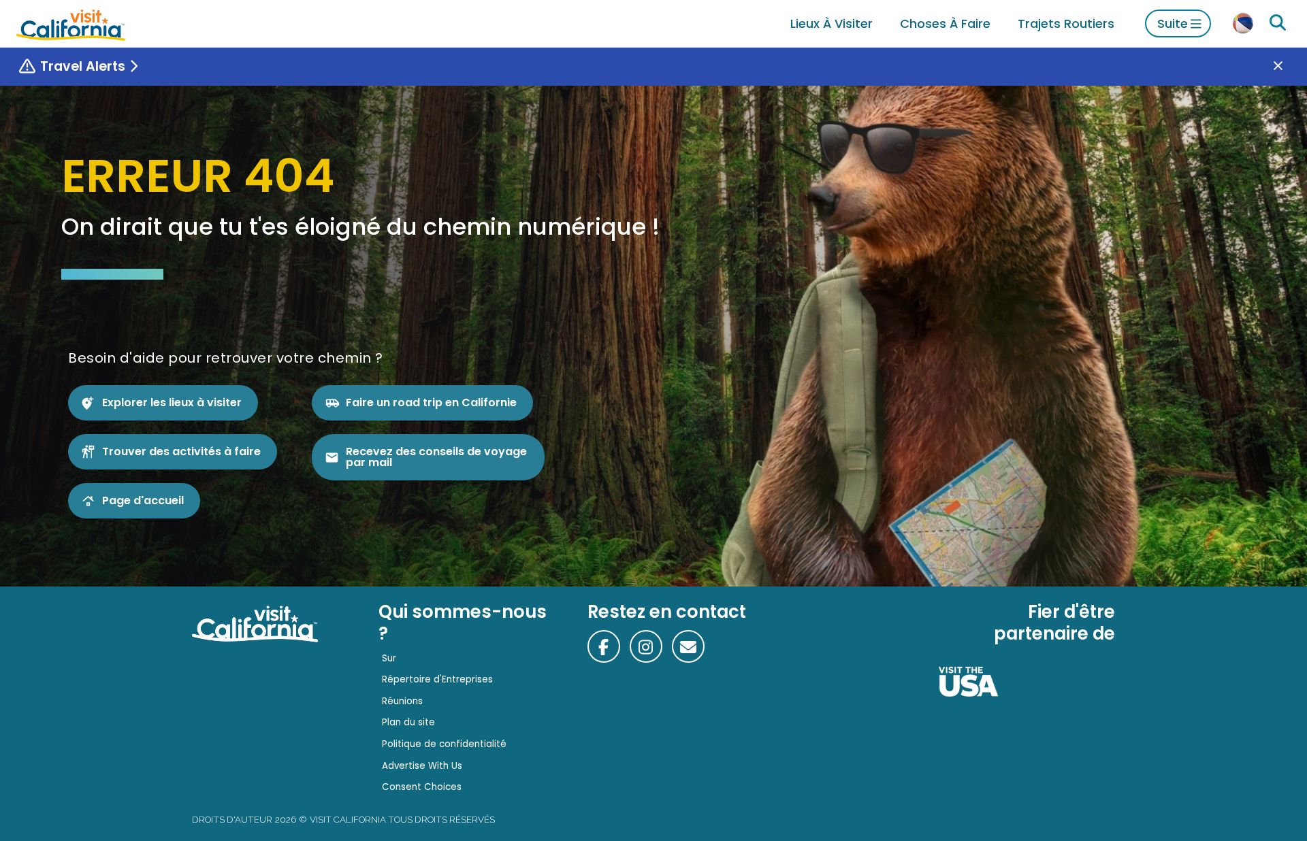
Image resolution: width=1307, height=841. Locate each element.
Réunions (402, 701)
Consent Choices (422, 786)
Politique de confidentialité (444, 744)
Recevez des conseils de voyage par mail (436, 457)
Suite (1172, 23)
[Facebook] (603, 646)
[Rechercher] (1278, 23)
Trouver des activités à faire (181, 451)
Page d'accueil (143, 500)
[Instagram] (646, 646)
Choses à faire (945, 23)
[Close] (1288, 66)
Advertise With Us (422, 765)
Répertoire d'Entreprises (437, 679)
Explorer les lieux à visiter (172, 402)
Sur (389, 658)
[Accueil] (70, 23)
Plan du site (408, 722)
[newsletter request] (688, 646)
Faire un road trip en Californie (431, 402)
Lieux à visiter (831, 23)
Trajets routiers (1066, 23)
